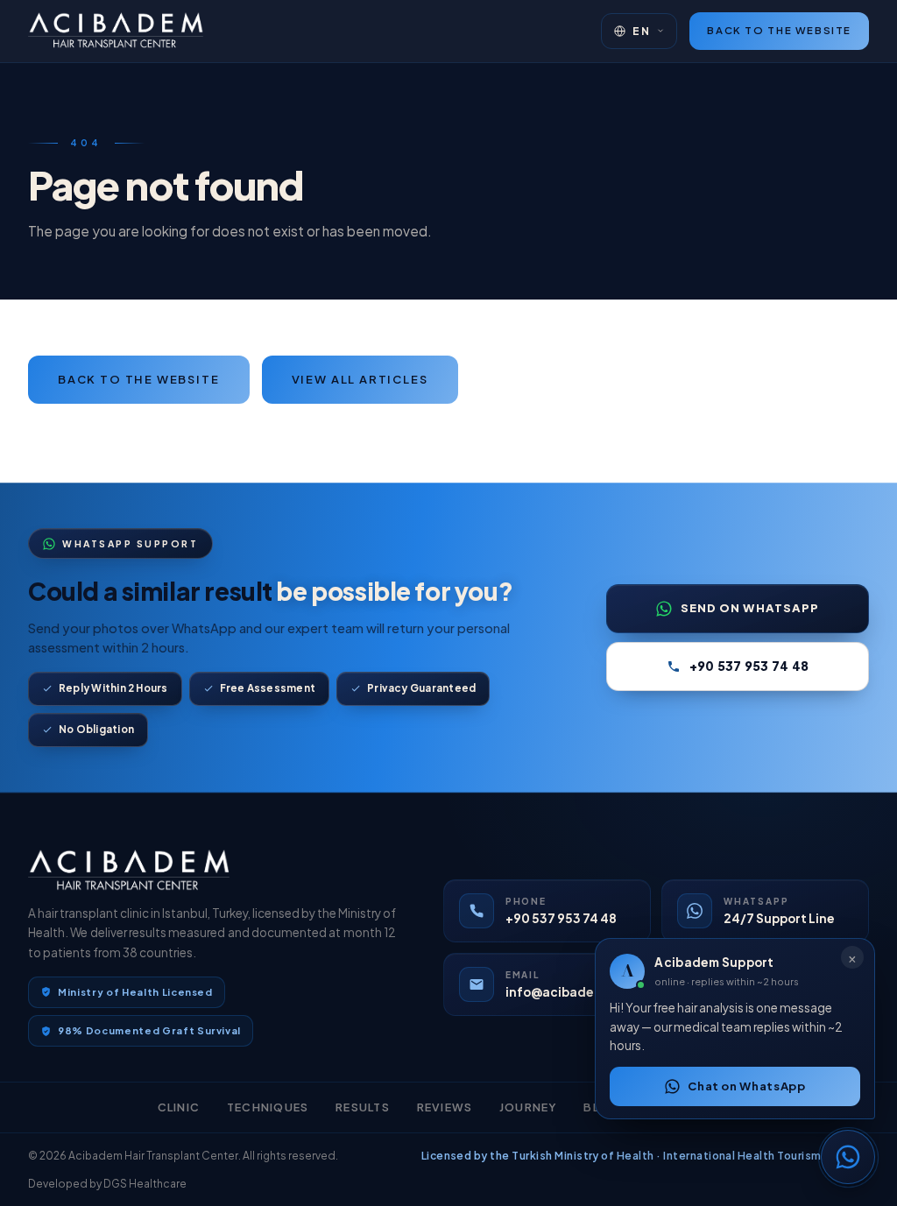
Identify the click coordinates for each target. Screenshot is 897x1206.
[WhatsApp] (848, 1157)
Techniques (268, 1107)
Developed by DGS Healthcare (107, 1183)
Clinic (179, 1107)
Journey (528, 1107)
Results (362, 1107)
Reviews (445, 1107)
